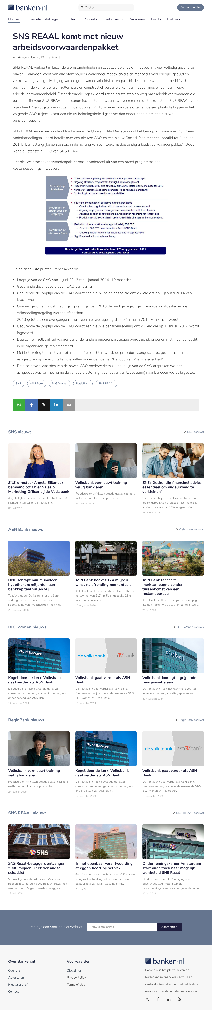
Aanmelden (169, 927)
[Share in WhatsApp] (19, 405)
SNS (18, 384)
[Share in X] (44, 405)
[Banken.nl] (17, 5)
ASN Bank (36, 384)
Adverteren (16, 977)
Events (156, 19)
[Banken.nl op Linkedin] (169, 999)
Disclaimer (74, 970)
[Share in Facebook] (31, 405)
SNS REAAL (106, 384)
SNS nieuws (195, 432)
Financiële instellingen (43, 19)
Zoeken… (90, 8)
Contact (13, 992)
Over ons (14, 970)
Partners (173, 19)
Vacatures (137, 19)
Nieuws (14, 19)
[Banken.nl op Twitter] (147, 999)
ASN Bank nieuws (191, 529)
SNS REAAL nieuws (190, 813)
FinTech (71, 19)
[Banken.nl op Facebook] (158, 999)
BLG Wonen (59, 384)
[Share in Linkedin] (56, 405)
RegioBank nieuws (191, 720)
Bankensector (113, 19)
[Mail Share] (69, 405)
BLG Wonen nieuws (190, 627)
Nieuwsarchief (18, 984)
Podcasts (90, 19)
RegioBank (83, 384)
